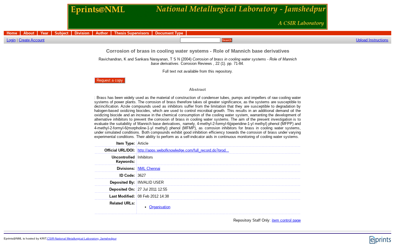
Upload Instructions (372, 40)
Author (102, 33)
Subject (61, 33)
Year (44, 33)
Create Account (32, 40)
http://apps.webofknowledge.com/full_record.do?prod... (183, 150)
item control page (286, 220)
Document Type (169, 33)
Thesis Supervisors (131, 33)
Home (12, 33)
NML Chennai (149, 168)
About (28, 33)
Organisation (159, 207)
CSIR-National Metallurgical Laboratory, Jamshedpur (82, 238)
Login (11, 40)
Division (82, 33)
